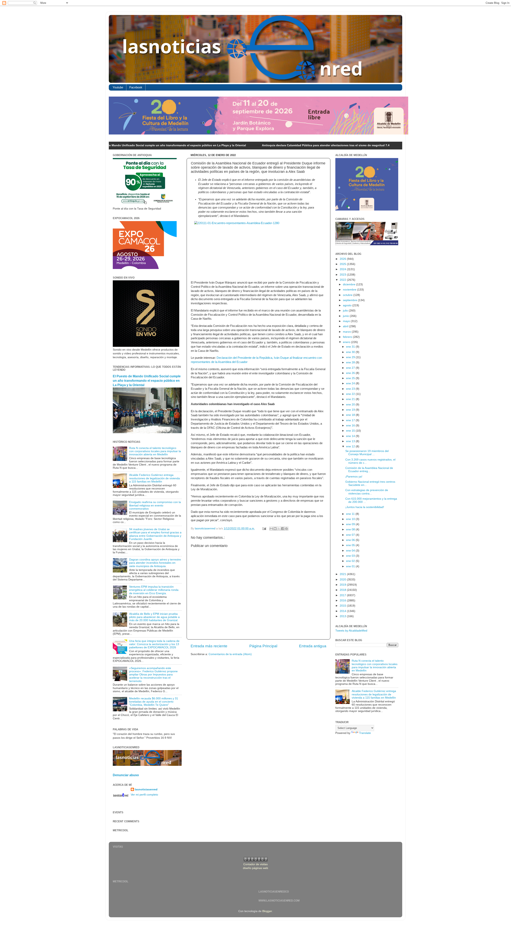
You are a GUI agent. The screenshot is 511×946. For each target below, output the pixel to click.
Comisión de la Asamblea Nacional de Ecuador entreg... (369, 470)
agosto (347, 305)
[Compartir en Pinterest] (286, 529)
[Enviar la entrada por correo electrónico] (264, 528)
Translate (365, 732)
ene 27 (351, 367)
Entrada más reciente (209, 646)
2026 (343, 258)
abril (346, 326)
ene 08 (351, 529)
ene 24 (351, 383)
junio (346, 315)
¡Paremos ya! (353, 476)
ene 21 (351, 399)
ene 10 (351, 519)
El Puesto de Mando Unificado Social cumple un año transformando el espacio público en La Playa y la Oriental (123, 145)
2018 (343, 589)
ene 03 (351, 555)
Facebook (135, 87)
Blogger (267, 911)
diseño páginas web (255, 868)
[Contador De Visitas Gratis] (255, 860)
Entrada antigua (312, 646)
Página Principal (263, 646)
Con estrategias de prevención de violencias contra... (366, 492)
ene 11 (351, 513)
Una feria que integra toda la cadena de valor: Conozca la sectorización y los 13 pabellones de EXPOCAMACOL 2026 (154, 644)
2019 (343, 584)
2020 (343, 579)
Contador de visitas (255, 864)
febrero (348, 336)
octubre (348, 295)
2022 (343, 279)
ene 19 (351, 409)
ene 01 (351, 566)
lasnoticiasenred (146, 789)
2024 (343, 269)
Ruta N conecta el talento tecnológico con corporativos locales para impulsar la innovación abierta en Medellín (155, 451)
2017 (343, 595)
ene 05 (351, 545)
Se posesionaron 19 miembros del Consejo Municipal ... (367, 453)
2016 (343, 600)
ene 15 (351, 430)
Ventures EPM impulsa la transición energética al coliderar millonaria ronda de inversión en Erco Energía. (153, 590)
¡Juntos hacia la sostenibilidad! (364, 507)
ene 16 (351, 425)
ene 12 (351, 446)
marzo (347, 331)
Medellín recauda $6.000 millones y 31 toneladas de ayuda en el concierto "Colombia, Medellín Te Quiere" (153, 701)
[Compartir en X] (279, 529)
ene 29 (351, 357)
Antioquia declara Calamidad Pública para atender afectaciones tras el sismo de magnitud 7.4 (279, 145)
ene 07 (351, 534)
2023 (343, 274)
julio (346, 310)
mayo (347, 321)
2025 (343, 264)
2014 (343, 611)
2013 (343, 616)
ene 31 (351, 346)
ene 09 (351, 524)
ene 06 (351, 540)
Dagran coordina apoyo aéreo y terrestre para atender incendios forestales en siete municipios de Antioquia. (155, 562)
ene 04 (351, 550)
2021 (343, 574)
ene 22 (351, 393)
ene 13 (351, 441)
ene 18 (351, 414)
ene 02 (351, 560)
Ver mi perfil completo (144, 794)
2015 (343, 605)
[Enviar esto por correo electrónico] (271, 529)
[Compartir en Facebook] (283, 529)
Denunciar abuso (126, 775)
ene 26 (351, 373)
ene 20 (351, 404)
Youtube (118, 87)
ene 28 (351, 362)
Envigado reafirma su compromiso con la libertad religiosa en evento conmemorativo (155, 505)
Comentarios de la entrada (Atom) (230, 654)
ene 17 (351, 420)
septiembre (350, 300)
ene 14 (351, 436)
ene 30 (351, 352)
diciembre (349, 284)
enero (347, 342)
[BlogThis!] (275, 529)
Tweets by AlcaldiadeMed (351, 630)
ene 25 (351, 378)
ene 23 (351, 388)
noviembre (350, 289)
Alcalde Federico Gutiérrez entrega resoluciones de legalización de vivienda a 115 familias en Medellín (154, 478)
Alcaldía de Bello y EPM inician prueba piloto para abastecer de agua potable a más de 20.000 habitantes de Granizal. (154, 617)
